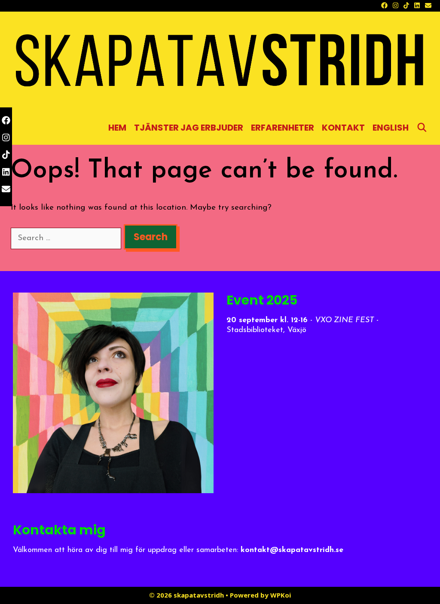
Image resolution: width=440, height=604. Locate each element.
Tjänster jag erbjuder (188, 128)
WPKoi (280, 595)
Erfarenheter (282, 128)
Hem (117, 128)
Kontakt (343, 128)
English (391, 128)
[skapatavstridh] (220, 62)
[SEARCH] (421, 128)
